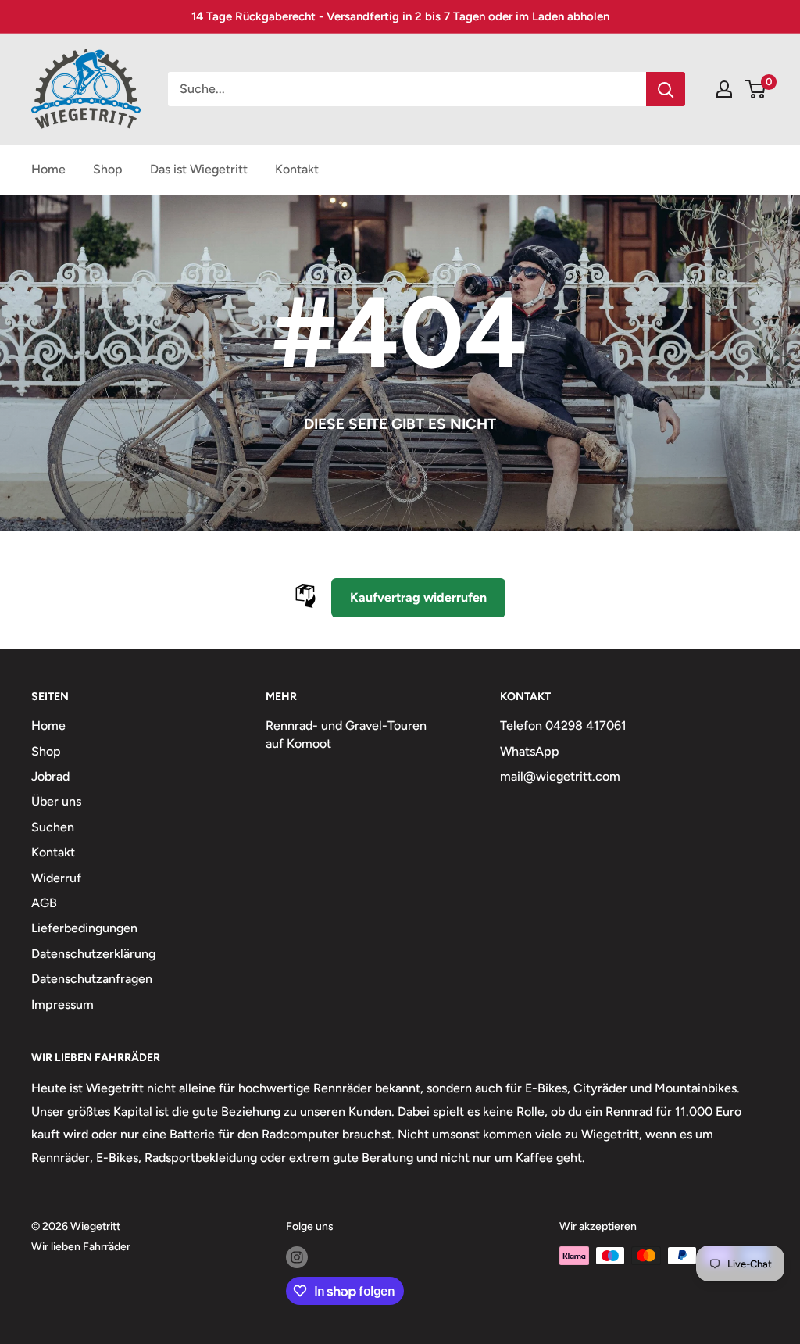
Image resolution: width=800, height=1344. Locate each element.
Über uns (56, 801)
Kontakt (297, 169)
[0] (756, 89)
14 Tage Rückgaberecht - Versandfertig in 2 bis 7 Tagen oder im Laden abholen (400, 16)
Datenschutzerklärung (93, 953)
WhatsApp (529, 751)
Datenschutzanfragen (91, 978)
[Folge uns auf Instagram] (297, 1257)
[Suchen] (665, 89)
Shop (108, 169)
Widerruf (56, 877)
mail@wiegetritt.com (560, 776)
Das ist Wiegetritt (199, 169)
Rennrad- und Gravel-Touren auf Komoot (346, 734)
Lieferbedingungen (84, 927)
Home (48, 169)
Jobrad (50, 776)
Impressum (62, 1004)
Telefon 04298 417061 (563, 725)
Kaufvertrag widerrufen (418, 597)
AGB (44, 902)
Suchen (52, 827)
